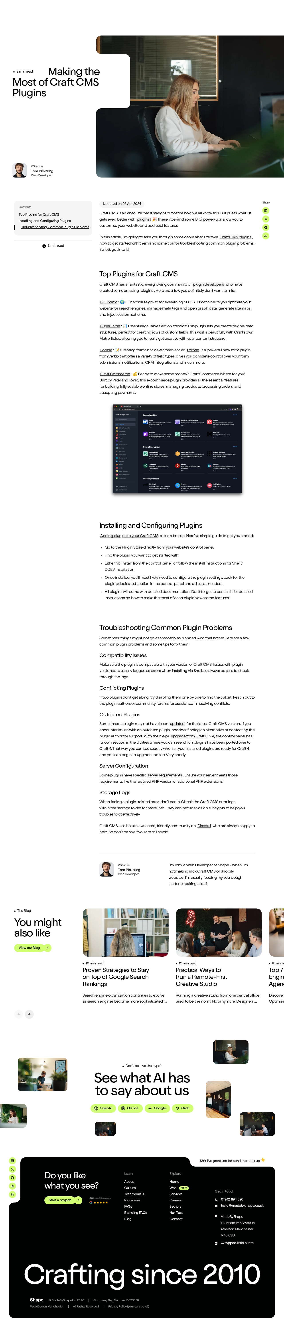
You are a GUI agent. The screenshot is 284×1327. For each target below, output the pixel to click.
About (129, 1182)
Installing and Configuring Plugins (45, 221)
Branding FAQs (135, 1213)
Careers (175, 1201)
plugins (143, 220)
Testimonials (134, 1194)
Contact (176, 1219)
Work (173, 1188)
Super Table (110, 326)
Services (176, 1194)
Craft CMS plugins (235, 237)
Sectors (175, 1207)
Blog (127, 1219)
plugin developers (208, 285)
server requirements (165, 776)
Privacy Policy (128, 1306)
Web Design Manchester (47, 1306)
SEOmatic (108, 302)
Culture (130, 1188)
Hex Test (176, 1213)
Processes (132, 1201)
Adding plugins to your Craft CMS (129, 536)
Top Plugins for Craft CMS (39, 215)
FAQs (128, 1207)
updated (177, 724)
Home (174, 1182)
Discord (204, 826)
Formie (106, 350)
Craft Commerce (115, 374)
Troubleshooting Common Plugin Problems (55, 227)
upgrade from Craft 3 (189, 737)
